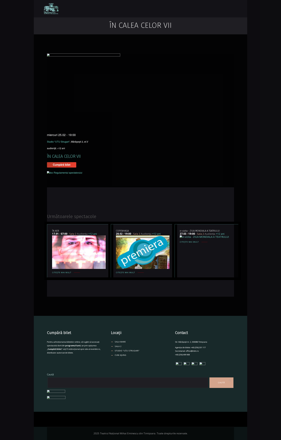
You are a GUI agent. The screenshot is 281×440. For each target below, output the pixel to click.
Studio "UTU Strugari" (58, 141)
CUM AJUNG (120, 355)
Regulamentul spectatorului (68, 172)
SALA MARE (120, 341)
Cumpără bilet (61, 165)
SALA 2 (118, 346)
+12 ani (92, 233)
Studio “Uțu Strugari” (127, 350)
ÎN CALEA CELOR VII (64, 156)
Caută (50, 374)
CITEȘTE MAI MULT (61, 272)
